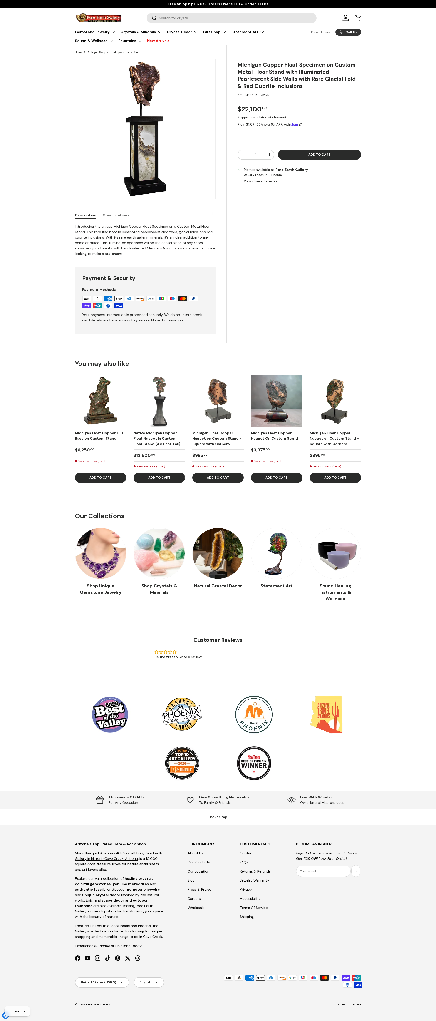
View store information (261, 181)
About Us (195, 853)
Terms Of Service (254, 907)
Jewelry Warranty (254, 880)
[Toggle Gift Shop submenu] (224, 32)
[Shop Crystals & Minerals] (159, 553)
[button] (358, 18)
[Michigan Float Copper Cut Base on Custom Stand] (100, 401)
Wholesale (196, 907)
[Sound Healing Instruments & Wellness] (335, 553)
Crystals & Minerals (138, 32)
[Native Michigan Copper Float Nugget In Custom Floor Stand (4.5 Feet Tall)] (159, 401)
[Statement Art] (276, 553)
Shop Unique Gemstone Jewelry (100, 589)
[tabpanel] (145, 240)
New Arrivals (158, 40)
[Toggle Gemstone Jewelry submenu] (113, 32)
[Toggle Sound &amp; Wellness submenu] (111, 41)
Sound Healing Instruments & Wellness (335, 592)
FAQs (244, 862)
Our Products (199, 862)
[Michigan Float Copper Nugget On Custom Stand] (276, 401)
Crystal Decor (179, 32)
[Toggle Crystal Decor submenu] (195, 32)
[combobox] (232, 18)
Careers (194, 898)
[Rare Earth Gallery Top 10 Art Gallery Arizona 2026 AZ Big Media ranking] (182, 763)
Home (78, 52)
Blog (191, 880)
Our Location (198, 871)
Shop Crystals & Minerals (159, 589)
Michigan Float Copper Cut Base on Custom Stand (99, 436)
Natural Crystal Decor (218, 586)
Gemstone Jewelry (92, 32)
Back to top (218, 817)
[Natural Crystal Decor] (218, 553)
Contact (247, 853)
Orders (341, 1004)
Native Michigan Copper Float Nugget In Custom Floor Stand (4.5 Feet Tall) (157, 438)
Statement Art (244, 32)
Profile (357, 1004)
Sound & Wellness (91, 40)
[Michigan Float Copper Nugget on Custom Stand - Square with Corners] (218, 401)
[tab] (85, 215)
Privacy (246, 889)
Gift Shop (211, 32)
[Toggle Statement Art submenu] (262, 32)
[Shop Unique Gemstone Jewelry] (100, 553)
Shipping (244, 117)
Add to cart (319, 155)
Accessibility (250, 898)
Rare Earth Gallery (98, 1004)
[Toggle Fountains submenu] (140, 41)
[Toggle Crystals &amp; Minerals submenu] (159, 32)
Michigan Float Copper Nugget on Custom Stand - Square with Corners (217, 438)
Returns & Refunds (255, 871)
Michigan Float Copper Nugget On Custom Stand (274, 436)
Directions (320, 32)
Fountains (127, 40)
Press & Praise (199, 889)
